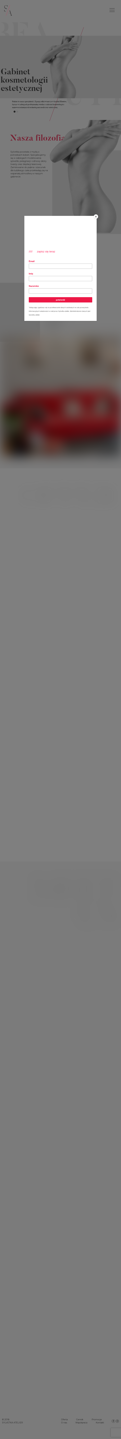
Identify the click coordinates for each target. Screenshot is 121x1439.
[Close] (96, 216)
